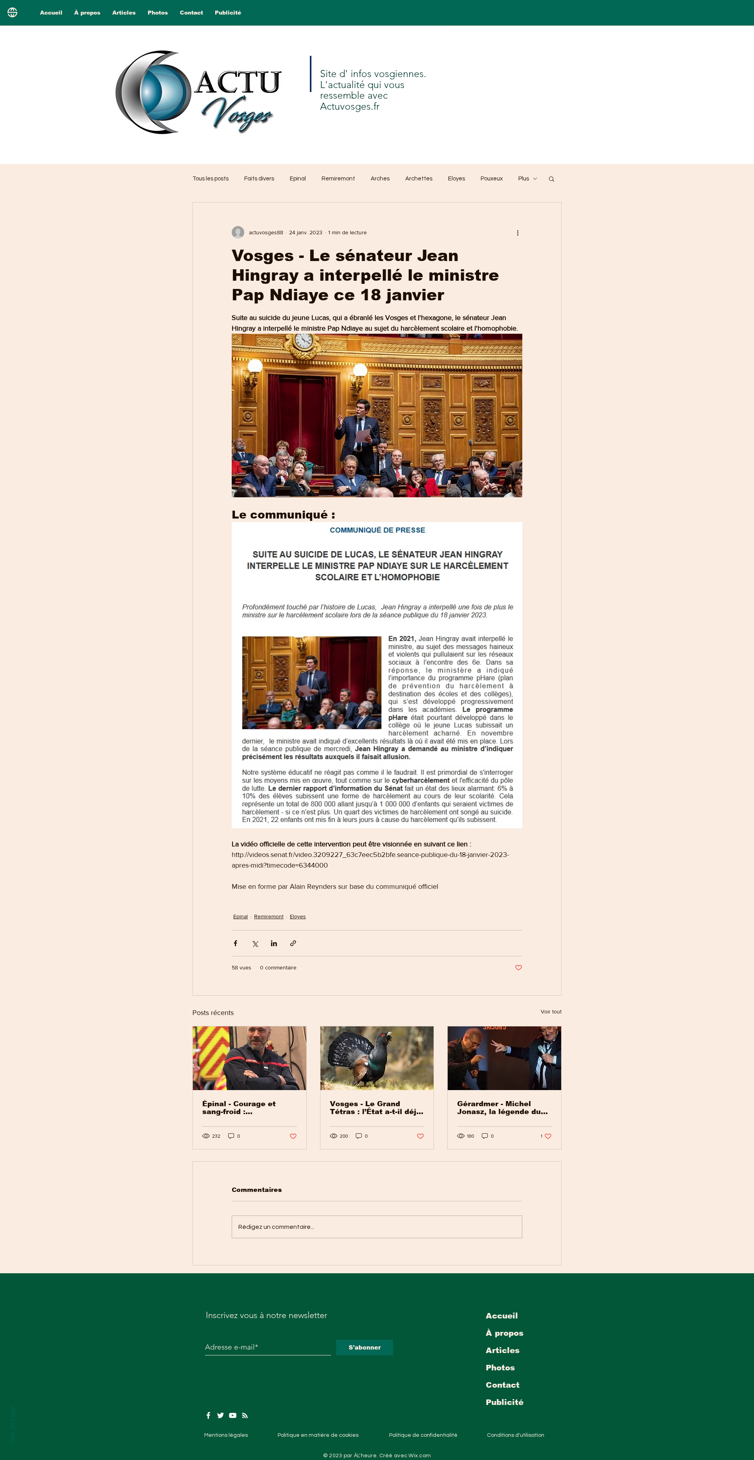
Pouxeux (492, 179)
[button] (551, 178)
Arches (380, 179)
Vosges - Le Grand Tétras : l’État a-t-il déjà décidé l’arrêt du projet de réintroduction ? (375, 1108)
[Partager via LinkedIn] (274, 943)
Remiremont (338, 179)
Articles (503, 1350)
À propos (504, 1333)
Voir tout (551, 1011)
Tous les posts (210, 179)
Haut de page (12, 1426)
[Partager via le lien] (293, 943)
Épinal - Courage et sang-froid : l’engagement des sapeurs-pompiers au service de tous (242, 1108)
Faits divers (259, 179)
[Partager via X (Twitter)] (254, 943)
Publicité (504, 1402)
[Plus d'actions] (517, 232)
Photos (500, 1367)
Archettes (418, 179)
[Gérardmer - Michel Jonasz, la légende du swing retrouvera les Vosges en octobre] (504, 1058)
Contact (503, 1385)
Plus (523, 179)
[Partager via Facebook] (235, 943)
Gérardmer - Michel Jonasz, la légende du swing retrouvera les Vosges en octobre (499, 1108)
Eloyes (456, 179)
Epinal (298, 179)
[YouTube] (232, 1415)
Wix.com (419, 1455)
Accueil (502, 1315)
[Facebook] (208, 1415)
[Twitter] (220, 1415)
